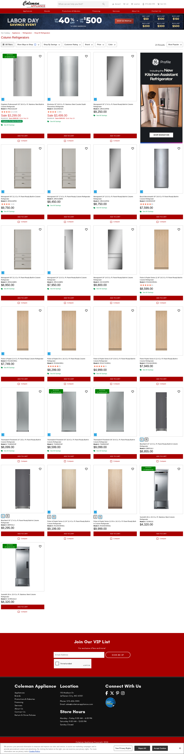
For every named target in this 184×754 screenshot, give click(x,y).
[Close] (180, 748)
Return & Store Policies (25, 715)
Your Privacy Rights (123, 748)
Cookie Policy (34, 751)
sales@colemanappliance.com (79, 704)
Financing (96, 11)
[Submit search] (104, 4)
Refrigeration (27, 33)
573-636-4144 (73, 701)
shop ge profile (124, 21)
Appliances (27, 11)
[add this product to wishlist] (40, 56)
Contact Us (156, 11)
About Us (135, 11)
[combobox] (28, 44)
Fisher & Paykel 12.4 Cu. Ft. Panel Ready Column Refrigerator (22, 359)
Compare (24, 141)
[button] (113, 4)
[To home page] (34, 4)
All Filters (9, 45)
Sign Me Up (118, 655)
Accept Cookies (160, 748)
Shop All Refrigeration (42, 33)
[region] (92, 748)
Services (116, 11)
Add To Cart (23, 136)
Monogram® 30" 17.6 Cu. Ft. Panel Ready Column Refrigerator (68, 197)
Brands (47, 11)
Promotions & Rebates (71, 11)
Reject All (142, 748)
